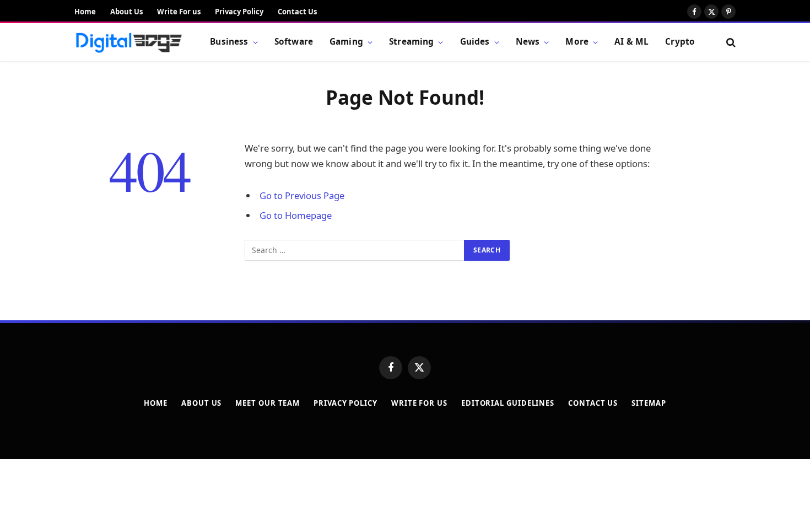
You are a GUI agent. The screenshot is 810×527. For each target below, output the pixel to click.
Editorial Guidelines (507, 403)
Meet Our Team (267, 403)
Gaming (346, 41)
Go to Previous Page (302, 195)
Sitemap (648, 403)
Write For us (179, 12)
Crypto (680, 41)
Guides (475, 41)
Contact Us (297, 12)
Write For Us (419, 403)
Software (293, 41)
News (528, 41)
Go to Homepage (296, 215)
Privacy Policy (239, 12)
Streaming (411, 41)
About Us (126, 12)
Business (229, 41)
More (576, 41)
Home (85, 12)
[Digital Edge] (128, 42)
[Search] (730, 42)
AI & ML (631, 41)
